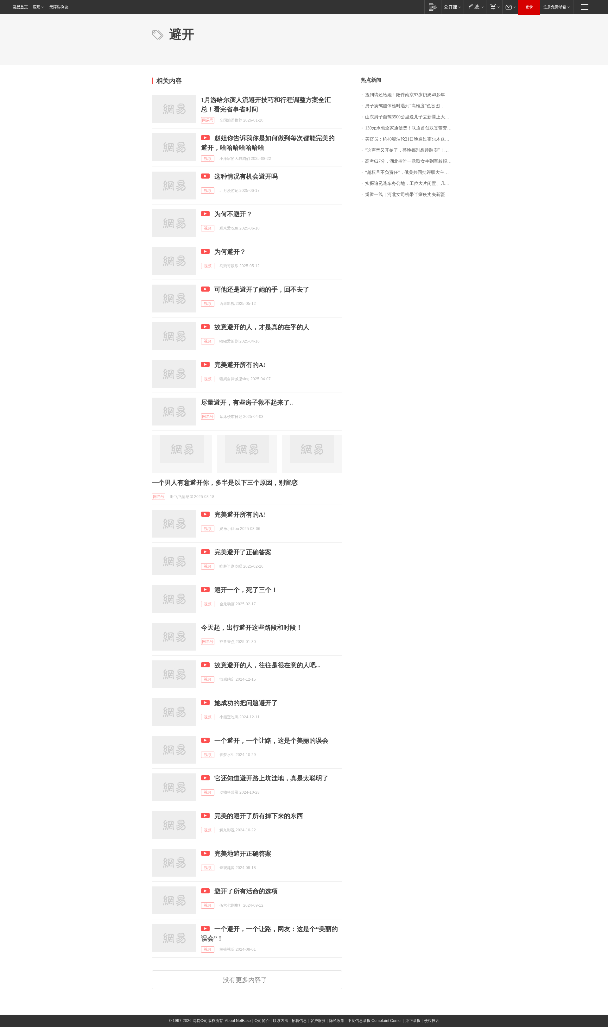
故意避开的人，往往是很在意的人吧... (267, 665)
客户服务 (318, 1020)
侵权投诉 (431, 1020)
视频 (208, 158)
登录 (529, 7)
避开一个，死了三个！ (246, 589)
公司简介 (261, 1020)
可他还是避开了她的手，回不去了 (261, 289)
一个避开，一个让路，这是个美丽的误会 (271, 740)
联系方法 (280, 1020)
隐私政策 (336, 1020)
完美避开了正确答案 (242, 552)
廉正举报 (413, 1020)
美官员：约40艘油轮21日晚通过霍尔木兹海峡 (409, 139)
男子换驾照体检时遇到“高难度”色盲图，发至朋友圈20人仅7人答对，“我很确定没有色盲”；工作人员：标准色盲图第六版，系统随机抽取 (410, 106)
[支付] (494, 7)
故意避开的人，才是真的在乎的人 (261, 327)
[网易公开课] (452, 7)
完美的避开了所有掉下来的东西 (258, 815)
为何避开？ (230, 251)
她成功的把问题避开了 (246, 702)
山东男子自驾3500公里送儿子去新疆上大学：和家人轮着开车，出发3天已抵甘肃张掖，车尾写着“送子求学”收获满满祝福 (410, 117)
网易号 (207, 120)
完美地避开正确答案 (242, 853)
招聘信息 (299, 1020)
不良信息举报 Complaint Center (375, 1020)
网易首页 (20, 7)
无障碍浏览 (58, 7)
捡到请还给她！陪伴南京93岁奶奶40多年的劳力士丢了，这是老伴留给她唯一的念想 (410, 94)
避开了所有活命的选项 (246, 891)
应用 (37, 7)
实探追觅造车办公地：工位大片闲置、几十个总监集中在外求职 (410, 183)
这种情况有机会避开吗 (246, 176)
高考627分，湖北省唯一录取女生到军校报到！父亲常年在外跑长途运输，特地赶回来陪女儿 (410, 161)
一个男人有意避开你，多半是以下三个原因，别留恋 (225, 482)
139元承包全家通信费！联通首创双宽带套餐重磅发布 (410, 128)
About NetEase (238, 1020)
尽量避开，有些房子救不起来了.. (247, 402)
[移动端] (432, 7)
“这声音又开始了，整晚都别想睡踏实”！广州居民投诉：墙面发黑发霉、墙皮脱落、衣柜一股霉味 (410, 150)
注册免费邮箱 (554, 7)
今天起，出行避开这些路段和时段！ (251, 627)
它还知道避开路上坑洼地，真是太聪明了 (271, 778)
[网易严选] (475, 7)
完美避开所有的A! (239, 364)
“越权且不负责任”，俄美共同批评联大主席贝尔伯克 (410, 172)
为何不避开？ (233, 214)
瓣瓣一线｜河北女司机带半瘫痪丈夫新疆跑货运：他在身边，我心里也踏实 (410, 194)
